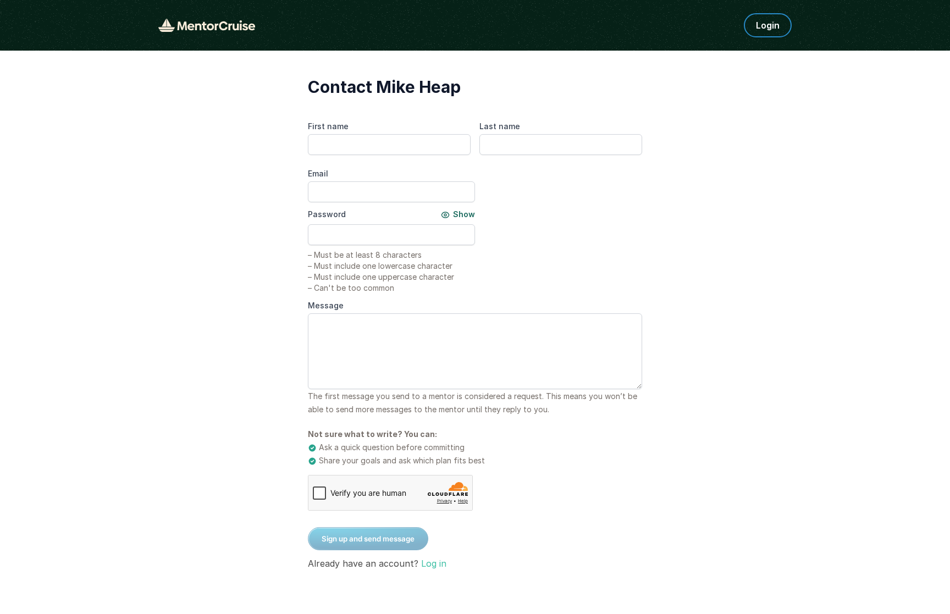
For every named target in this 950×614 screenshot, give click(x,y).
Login (768, 25)
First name (328, 126)
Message (326, 305)
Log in (433, 563)
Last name (499, 126)
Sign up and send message (368, 538)
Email (318, 173)
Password (327, 214)
